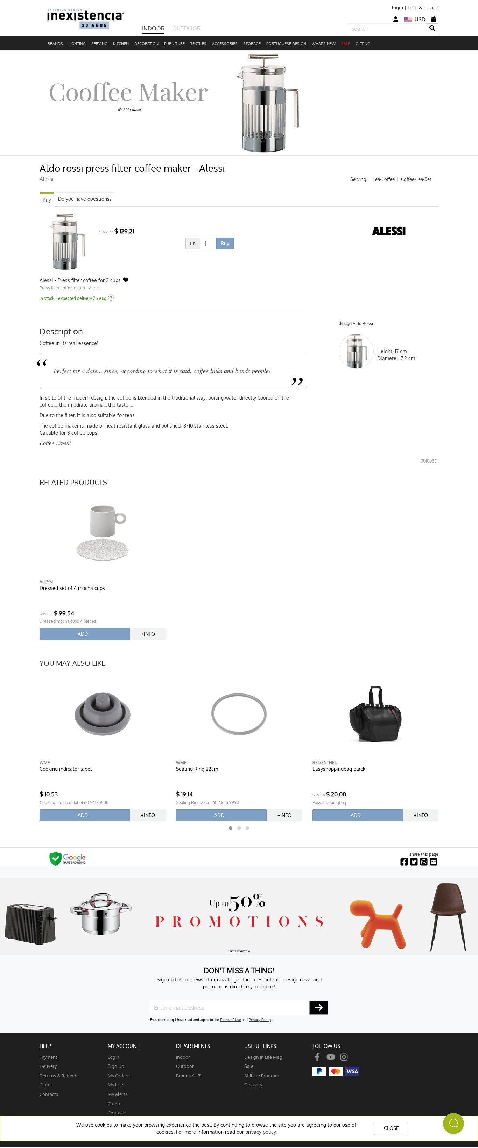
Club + (46, 1084)
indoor (183, 1057)
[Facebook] (317, 1056)
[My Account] (396, 19)
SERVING (99, 43)
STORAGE (252, 43)
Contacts (49, 1094)
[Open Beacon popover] (453, 1123)
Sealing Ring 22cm (197, 769)
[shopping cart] (433, 19)
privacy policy (260, 1132)
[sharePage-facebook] (404, 862)
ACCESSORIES (225, 43)
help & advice (423, 7)
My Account (123, 1046)
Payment (48, 1057)
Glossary (253, 1084)
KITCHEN (121, 43)
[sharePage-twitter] (414, 862)
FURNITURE (174, 43)
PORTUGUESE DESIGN (286, 43)
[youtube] (331, 1056)
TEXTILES (198, 43)
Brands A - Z (188, 1075)
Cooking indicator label (66, 769)
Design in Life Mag (263, 1057)
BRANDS (55, 43)
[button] (230, 828)
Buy (47, 200)
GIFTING (363, 43)
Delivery (48, 1066)
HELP (45, 1046)
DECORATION (146, 43)
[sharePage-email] (433, 862)
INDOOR (153, 28)
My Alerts (117, 1094)
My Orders (118, 1075)
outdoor (185, 1066)
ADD (83, 634)
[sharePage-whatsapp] (424, 862)
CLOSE (391, 1128)
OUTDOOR (186, 28)
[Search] (432, 28)
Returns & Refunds (59, 1075)
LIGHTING (77, 43)
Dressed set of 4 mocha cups (72, 588)
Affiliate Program (261, 1075)
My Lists (116, 1084)
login (397, 7)
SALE (345, 43)
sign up (116, 1066)
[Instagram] (344, 1056)
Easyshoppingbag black (338, 769)
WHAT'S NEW (324, 43)
